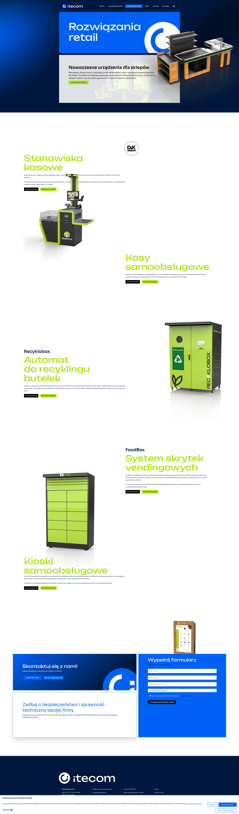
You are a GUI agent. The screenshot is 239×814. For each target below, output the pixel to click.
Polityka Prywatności (195, 804)
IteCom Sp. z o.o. (68, 789)
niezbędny (5, 810)
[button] (78, 82)
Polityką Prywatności (186, 696)
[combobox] (182, 691)
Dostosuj (212, 804)
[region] (119, 804)
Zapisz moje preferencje (226, 810)
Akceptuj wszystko (227, 804)
